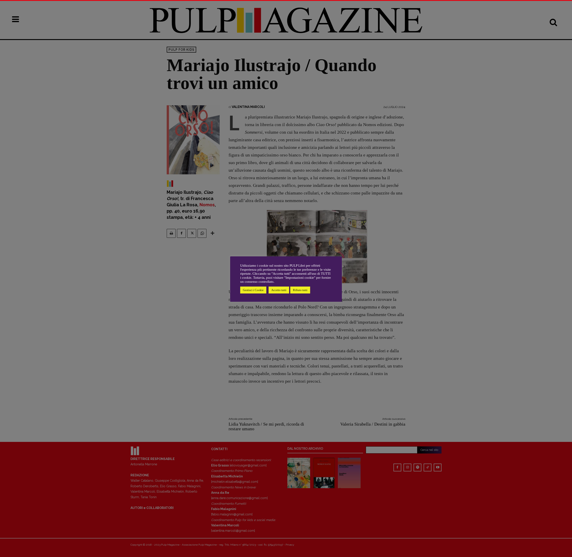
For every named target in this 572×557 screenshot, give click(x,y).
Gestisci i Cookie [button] (253, 290)
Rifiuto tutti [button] (300, 290)
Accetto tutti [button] (278, 290)
